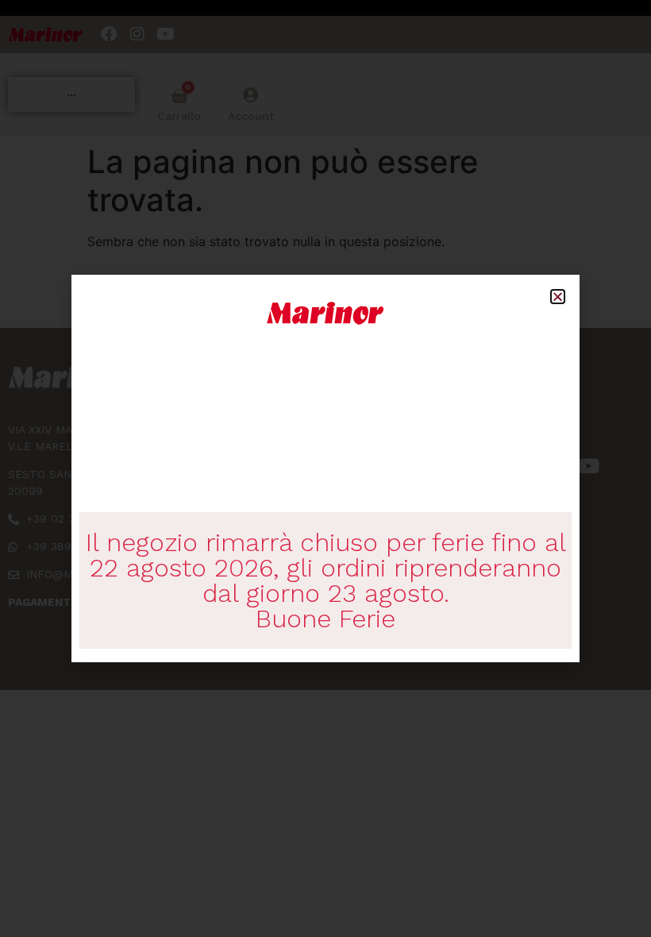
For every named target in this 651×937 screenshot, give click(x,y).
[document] (325, 468)
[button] (558, 297)
